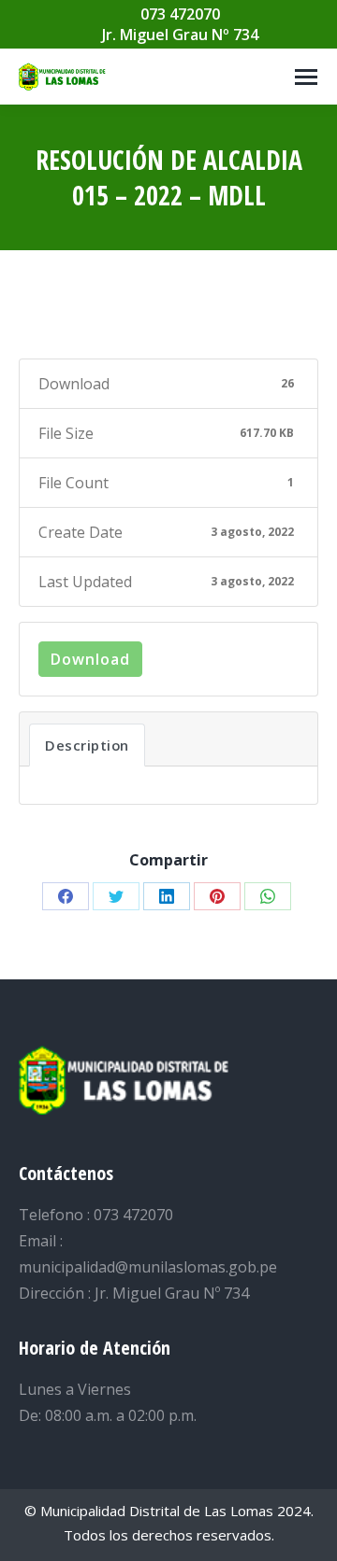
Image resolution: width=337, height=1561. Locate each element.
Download (90, 659)
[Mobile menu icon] (306, 77)
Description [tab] (87, 745)
